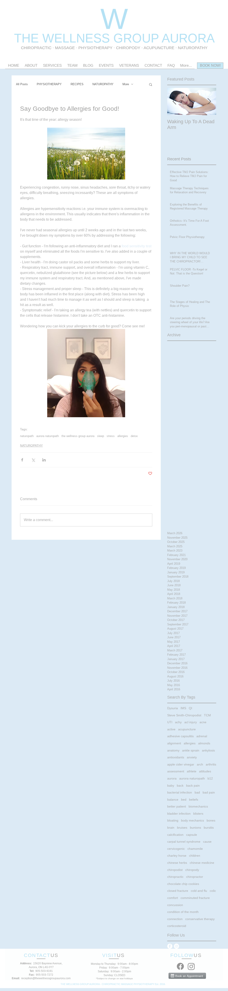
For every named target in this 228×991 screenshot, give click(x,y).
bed (183, 799)
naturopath (27, 436)
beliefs (193, 799)
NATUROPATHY (103, 84)
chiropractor (194, 876)
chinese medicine (202, 862)
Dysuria (172, 708)
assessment (175, 771)
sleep (100, 436)
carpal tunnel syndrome (183, 841)
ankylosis (208, 750)
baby (170, 785)
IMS (183, 708)
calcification (175, 834)
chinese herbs (177, 862)
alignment (174, 743)
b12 (210, 778)
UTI (169, 722)
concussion (175, 905)
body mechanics (192, 820)
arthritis (211, 764)
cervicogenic (176, 848)
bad (197, 792)
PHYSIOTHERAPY (96, 48)
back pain (193, 785)
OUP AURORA (173, 38)
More (125, 84)
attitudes (205, 771)
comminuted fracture (195, 898)
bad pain (209, 792)
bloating (172, 820)
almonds (204, 743)
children (194, 855)
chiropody (192, 870)
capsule (191, 834)
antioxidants (175, 757)
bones (211, 820)
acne (203, 722)
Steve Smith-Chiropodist (184, 715)
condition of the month (183, 912)
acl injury (190, 722)
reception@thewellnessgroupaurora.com (46, 978)
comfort (172, 898)
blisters (198, 813)
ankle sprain (190, 750)
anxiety (192, 757)
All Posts (22, 84)
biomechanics (198, 806)
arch (200, 764)
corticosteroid (176, 926)
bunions (195, 827)
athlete (191, 771)
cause (207, 841)
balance (172, 799)
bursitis (209, 827)
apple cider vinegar (180, 764)
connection (175, 919)
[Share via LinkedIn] (44, 460)
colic (213, 890)
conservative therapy (200, 919)
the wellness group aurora (77, 436)
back (180, 785)
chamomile (195, 848)
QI (190, 708)
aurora (172, 778)
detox (134, 436)
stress (111, 436)
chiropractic (175, 876)
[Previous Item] (174, 101)
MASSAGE (65, 48)
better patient (176, 806)
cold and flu (199, 890)
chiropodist (175, 870)
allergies (122, 436)
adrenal (201, 736)
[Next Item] (209, 101)
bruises (182, 827)
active (171, 729)
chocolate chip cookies (183, 884)
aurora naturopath (47, 436)
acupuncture (187, 729)
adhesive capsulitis (180, 736)
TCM (207, 715)
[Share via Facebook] (22, 460)
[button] (151, 84)
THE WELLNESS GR (73, 38)
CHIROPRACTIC (36, 48)
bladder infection (179, 813)
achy (178, 722)
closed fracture (177, 890)
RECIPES (77, 84)
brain (170, 827)
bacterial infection (179, 792)
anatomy (173, 750)
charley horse (176, 855)
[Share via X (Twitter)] (33, 460)
